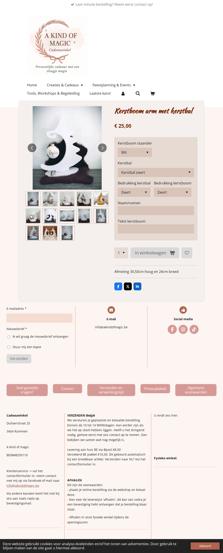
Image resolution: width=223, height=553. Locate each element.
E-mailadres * (17, 308)
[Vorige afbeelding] (32, 147)
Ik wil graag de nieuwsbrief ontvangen (40, 336)
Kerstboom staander (135, 143)
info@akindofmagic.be (23, 485)
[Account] (123, 93)
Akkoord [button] (205, 546)
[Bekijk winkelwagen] (152, 93)
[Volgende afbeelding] (102, 147)
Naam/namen (129, 203)
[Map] (185, 437)
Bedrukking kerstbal (134, 183)
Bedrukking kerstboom (172, 183)
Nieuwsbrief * (17, 329)
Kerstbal (125, 163)
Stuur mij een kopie (27, 347)
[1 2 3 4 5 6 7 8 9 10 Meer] (121, 252)
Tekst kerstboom (131, 221)
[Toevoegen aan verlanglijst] (186, 252)
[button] (33, 199)
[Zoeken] (137, 93)
